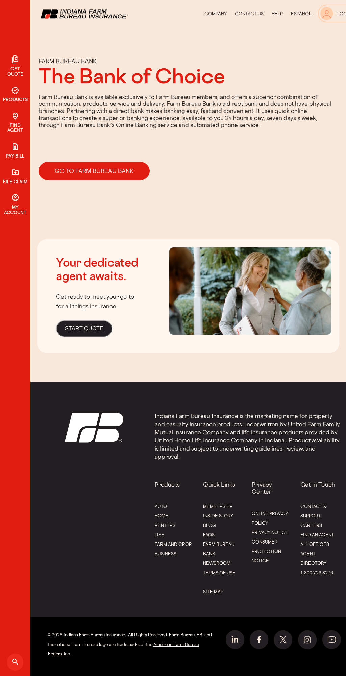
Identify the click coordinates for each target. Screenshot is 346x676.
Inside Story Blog (218, 520)
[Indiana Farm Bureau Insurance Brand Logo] (97, 13)
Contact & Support (313, 511)
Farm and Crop (173, 544)
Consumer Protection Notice (266, 551)
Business (165, 553)
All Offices (314, 544)
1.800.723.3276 (316, 572)
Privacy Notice (270, 532)
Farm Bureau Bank (218, 548)
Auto (161, 506)
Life (159, 534)
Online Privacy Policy (270, 518)
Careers (311, 525)
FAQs (209, 534)
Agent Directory (313, 558)
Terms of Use (219, 572)
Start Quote (84, 328)
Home (161, 515)
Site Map (213, 591)
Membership (217, 506)
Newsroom (216, 563)
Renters (165, 525)
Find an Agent (317, 534)
